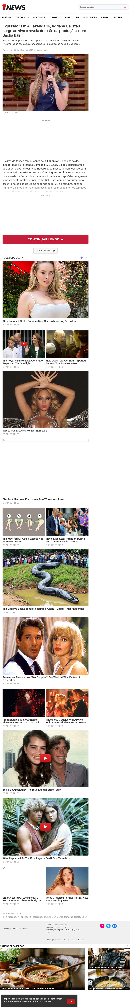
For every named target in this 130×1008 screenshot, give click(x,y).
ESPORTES (54, 17)
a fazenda (11, 917)
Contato (6, 929)
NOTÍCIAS (6, 17)
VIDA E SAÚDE (39, 17)
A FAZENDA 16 (13, 913)
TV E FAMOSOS (22, 17)
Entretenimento (55, 917)
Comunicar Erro (43, 251)
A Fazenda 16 (24, 917)
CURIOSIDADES (90, 17)
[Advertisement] (45, 139)
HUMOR (104, 17)
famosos (68, 917)
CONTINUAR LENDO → (45, 239)
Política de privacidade (19, 929)
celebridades (39, 917)
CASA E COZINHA (71, 17)
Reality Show (80, 917)
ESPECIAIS (117, 17)
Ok (71, 1001)
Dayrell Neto (42, 50)
